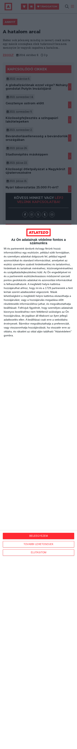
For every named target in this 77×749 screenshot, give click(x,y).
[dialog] (38, 487)
